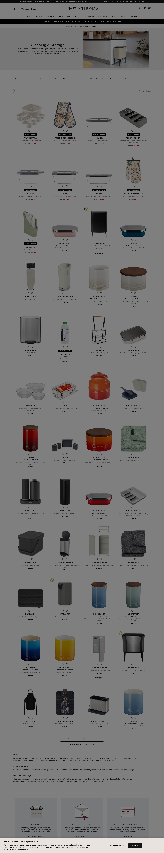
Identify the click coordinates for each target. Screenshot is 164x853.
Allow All (135, 845)
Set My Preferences (118, 845)
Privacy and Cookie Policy (17, 849)
